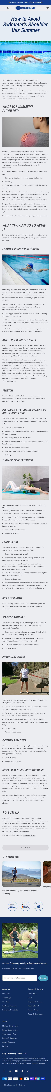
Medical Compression (10, 1026)
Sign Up (43, 978)
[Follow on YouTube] (16, 1071)
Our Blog (5, 1002)
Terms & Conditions (35, 1014)
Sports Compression (10, 1030)
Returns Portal (33, 1006)
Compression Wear (9, 1034)
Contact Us (32, 994)
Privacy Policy (33, 1010)
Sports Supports (8, 1042)
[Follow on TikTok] (22, 1071)
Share (27, 847)
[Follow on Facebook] (4, 1071)
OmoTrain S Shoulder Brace (16, 360)
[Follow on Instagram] (10, 1071)
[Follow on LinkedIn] (28, 1071)
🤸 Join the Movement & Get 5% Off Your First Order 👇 (25, 2)
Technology (6, 998)
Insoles (5, 1046)
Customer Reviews (9, 1006)
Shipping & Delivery (35, 1002)
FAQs (30, 998)
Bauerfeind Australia (10, 1010)
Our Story (6, 994)
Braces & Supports (9, 1038)
